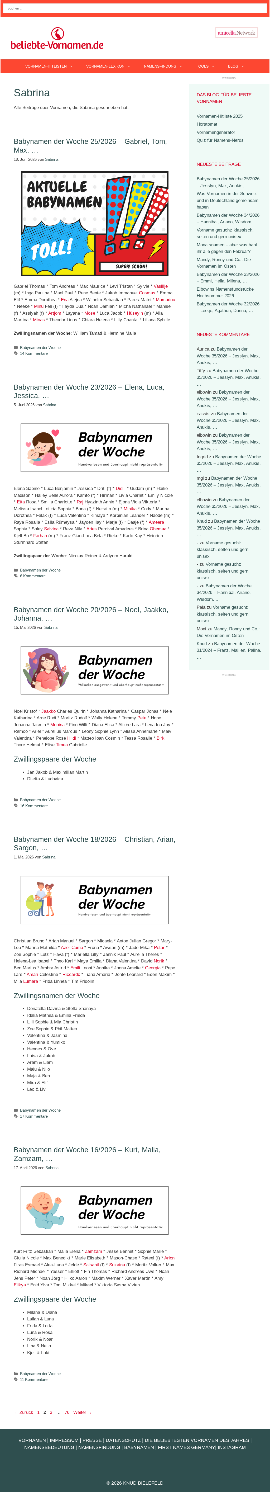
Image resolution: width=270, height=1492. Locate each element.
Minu (39, 306)
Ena (65, 299)
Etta (21, 501)
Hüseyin (135, 313)
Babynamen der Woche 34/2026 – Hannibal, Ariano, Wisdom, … (224, 592)
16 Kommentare (34, 806)
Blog (233, 66)
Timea (62, 744)
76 (67, 1412)
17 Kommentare (34, 1116)
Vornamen (32, 1440)
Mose (89, 313)
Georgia (153, 967)
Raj (80, 501)
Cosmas (147, 292)
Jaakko (48, 711)
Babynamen (139, 1447)
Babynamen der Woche (40, 347)
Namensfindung (160, 66)
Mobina (57, 724)
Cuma (77, 947)
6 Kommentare (33, 576)
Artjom (54, 313)
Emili (75, 967)
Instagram (232, 1447)
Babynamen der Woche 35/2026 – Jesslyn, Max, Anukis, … (228, 356)
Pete (141, 717)
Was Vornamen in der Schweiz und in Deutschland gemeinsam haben (227, 200)
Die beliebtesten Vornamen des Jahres (197, 1440)
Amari (32, 974)
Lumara (30, 981)
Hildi (71, 738)
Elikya (20, 1284)
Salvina (51, 528)
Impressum (64, 1440)
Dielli (121, 488)
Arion (169, 1257)
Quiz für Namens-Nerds (220, 140)
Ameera (156, 522)
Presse (92, 1440)
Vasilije (161, 286)
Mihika (130, 508)
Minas (39, 319)
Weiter (82, 1412)
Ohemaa (158, 528)
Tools (202, 66)
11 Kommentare (33, 1379)
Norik (159, 961)
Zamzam (93, 1251)
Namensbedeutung (49, 1447)
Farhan (40, 535)
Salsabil (91, 1264)
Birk (161, 738)
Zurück (23, 1412)
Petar (159, 947)
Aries (91, 528)
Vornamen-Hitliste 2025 (220, 116)
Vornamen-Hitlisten (46, 66)
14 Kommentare (34, 353)
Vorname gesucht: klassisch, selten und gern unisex (222, 549)
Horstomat (207, 124)
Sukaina (117, 1264)
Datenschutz (123, 1440)
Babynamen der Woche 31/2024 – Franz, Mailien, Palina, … (229, 650)
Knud (202, 521)
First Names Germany (186, 1447)
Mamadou (165, 299)
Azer (65, 947)
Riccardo (71, 974)
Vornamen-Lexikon (105, 66)
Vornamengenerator (216, 132)
